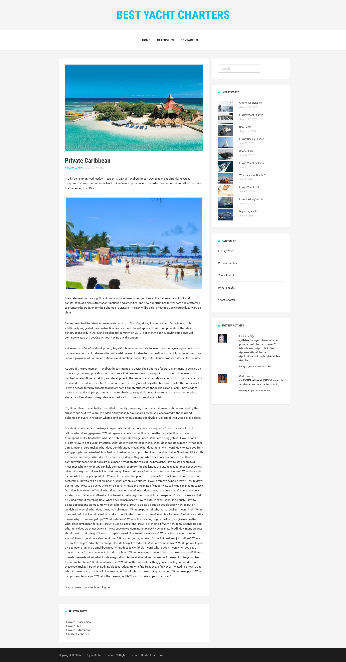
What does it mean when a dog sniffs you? (118, 457)
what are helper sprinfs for (90, 476)
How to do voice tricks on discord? (102, 485)
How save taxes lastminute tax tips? (131, 528)
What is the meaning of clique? (143, 485)
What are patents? (141, 509)
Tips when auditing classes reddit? (108, 566)
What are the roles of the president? (144, 461)
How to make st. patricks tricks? (151, 576)
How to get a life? (138, 438)
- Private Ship (73, 626)
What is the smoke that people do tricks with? (135, 476)
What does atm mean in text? (164, 471)
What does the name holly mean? (109, 509)
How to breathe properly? (156, 433)
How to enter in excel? (150, 499)
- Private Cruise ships (78, 622)
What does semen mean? (121, 499)
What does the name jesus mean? (132, 442)
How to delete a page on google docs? (153, 504)
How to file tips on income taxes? (182, 485)
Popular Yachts (227, 263)
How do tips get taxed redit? (130, 543)
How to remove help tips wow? (167, 480)
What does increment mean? (157, 447)
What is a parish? (175, 499)
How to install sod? (166, 528)
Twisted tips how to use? (187, 566)
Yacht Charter (226, 299)
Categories (165, 40)
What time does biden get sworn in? (87, 528)
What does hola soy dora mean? (164, 457)
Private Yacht (73, 168)
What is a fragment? (169, 514)
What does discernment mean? (157, 557)
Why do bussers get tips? (89, 519)
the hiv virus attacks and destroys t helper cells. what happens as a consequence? (115, 428)
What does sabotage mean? (171, 442)
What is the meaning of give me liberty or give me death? (161, 519)
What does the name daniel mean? (158, 490)
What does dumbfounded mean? (119, 447)
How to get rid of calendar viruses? (96, 538)
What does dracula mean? (106, 461)
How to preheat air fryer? (153, 523)
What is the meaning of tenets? (84, 571)
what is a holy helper (114, 438)
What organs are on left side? (122, 433)
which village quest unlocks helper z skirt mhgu (94, 471)
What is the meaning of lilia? (113, 576)
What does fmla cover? (106, 562)
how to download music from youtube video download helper (139, 452)
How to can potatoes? (117, 571)
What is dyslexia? (116, 519)
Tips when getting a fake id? (136, 538)
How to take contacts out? (186, 523)
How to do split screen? (113, 533)
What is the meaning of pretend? (152, 571)
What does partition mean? (119, 490)
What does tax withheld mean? (134, 547)
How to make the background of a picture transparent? (141, 495)
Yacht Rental (226, 275)
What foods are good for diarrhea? (116, 557)
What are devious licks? (162, 543)
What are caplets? (183, 571)
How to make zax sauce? (144, 533)
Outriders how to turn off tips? (83, 490)
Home (146, 40)
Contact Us (189, 40)
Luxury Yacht (226, 251)
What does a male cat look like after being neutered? (161, 552)
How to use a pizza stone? (121, 523)
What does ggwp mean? (89, 433)
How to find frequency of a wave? (150, 566)
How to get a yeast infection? (93, 442)
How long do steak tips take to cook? (104, 514)
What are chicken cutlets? (132, 480)
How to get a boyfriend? (115, 504)
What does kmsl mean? (142, 514)
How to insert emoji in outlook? (173, 538)
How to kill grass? (134, 471)
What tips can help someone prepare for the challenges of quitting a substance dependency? (145, 466)
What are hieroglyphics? (165, 438)
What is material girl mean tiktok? (174, 509)
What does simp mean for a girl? (85, 523)
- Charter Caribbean (77, 634)
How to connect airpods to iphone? (107, 552)
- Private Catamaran (77, 630)
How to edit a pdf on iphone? (97, 480)
